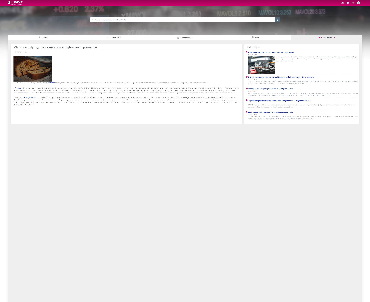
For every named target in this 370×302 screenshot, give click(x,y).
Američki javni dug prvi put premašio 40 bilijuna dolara (270, 89)
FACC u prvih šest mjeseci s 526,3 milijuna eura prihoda (270, 112)
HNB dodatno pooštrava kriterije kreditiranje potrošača (271, 52)
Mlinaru (18, 88)
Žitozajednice (28, 97)
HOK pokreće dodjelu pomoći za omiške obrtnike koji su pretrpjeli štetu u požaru (281, 77)
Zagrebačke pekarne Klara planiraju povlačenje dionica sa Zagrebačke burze (279, 100)
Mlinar (51, 83)
